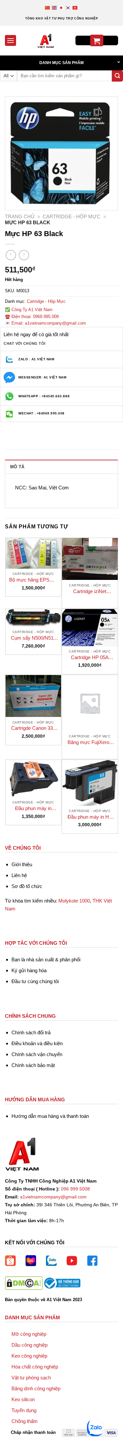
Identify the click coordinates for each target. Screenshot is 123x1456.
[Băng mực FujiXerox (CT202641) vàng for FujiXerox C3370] (90, 703)
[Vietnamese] (75, 7)
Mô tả (17, 466)
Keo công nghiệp (29, 1356)
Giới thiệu (21, 864)
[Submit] (117, 76)
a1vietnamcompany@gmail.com (53, 1196)
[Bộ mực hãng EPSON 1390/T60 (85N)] (33, 553)
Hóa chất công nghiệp (34, 1366)
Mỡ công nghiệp (28, 1334)
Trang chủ (19, 216)
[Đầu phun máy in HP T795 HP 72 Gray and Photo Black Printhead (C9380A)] (90, 783)
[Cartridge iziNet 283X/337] (90, 559)
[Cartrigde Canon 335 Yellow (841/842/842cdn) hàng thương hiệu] (33, 696)
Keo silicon (23, 1399)
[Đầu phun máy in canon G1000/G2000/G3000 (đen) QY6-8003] (33, 778)
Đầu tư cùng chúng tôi (35, 981)
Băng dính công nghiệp (35, 1388)
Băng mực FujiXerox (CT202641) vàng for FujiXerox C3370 (90, 742)
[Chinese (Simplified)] (48, 7)
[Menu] (10, 40)
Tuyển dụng (23, 1410)
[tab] (61, 467)
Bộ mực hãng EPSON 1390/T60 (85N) (33, 580)
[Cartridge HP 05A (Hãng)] (90, 627)
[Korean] (68, 7)
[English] (54, 7)
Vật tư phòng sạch (31, 1377)
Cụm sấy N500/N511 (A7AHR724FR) (33, 638)
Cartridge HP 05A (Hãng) (90, 658)
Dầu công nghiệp (29, 1345)
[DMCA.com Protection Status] (24, 1283)
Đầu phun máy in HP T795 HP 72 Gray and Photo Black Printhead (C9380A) (89, 817)
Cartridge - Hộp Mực (71, 216)
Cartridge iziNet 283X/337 (89, 591)
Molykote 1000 (74, 901)
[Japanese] (61, 7)
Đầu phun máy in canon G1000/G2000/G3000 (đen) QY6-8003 (33, 808)
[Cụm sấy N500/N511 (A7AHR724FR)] (33, 618)
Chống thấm (24, 1421)
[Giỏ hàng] (96, 40)
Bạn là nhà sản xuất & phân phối (45, 959)
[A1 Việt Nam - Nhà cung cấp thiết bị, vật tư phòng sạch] (46, 40)
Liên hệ (19, 875)
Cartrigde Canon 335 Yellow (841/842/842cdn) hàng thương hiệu (33, 728)
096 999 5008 (75, 1189)
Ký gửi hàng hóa (29, 970)
